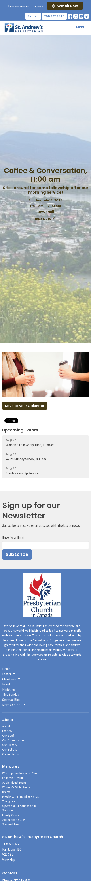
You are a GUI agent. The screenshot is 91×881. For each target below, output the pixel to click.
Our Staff (8, 736)
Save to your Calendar (24, 405)
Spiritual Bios (11, 700)
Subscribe (17, 554)
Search (33, 16)
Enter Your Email (13, 537)
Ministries (9, 689)
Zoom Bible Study (14, 820)
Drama (6, 792)
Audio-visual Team (14, 783)
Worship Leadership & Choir (20, 773)
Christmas (9, 679)
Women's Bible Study (16, 787)
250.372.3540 (54, 16)
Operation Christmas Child (19, 806)
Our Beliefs (9, 749)
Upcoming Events (20, 430)
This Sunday (10, 694)
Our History (9, 745)
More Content (12, 705)
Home (6, 669)
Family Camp (10, 815)
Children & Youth (13, 778)
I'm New (7, 731)
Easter (6, 674)
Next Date (43, 218)
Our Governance (13, 740)
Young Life (9, 801)
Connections (10, 754)
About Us (8, 726)
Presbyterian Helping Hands (20, 796)
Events (7, 684)
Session (7, 810)
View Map (8, 860)
